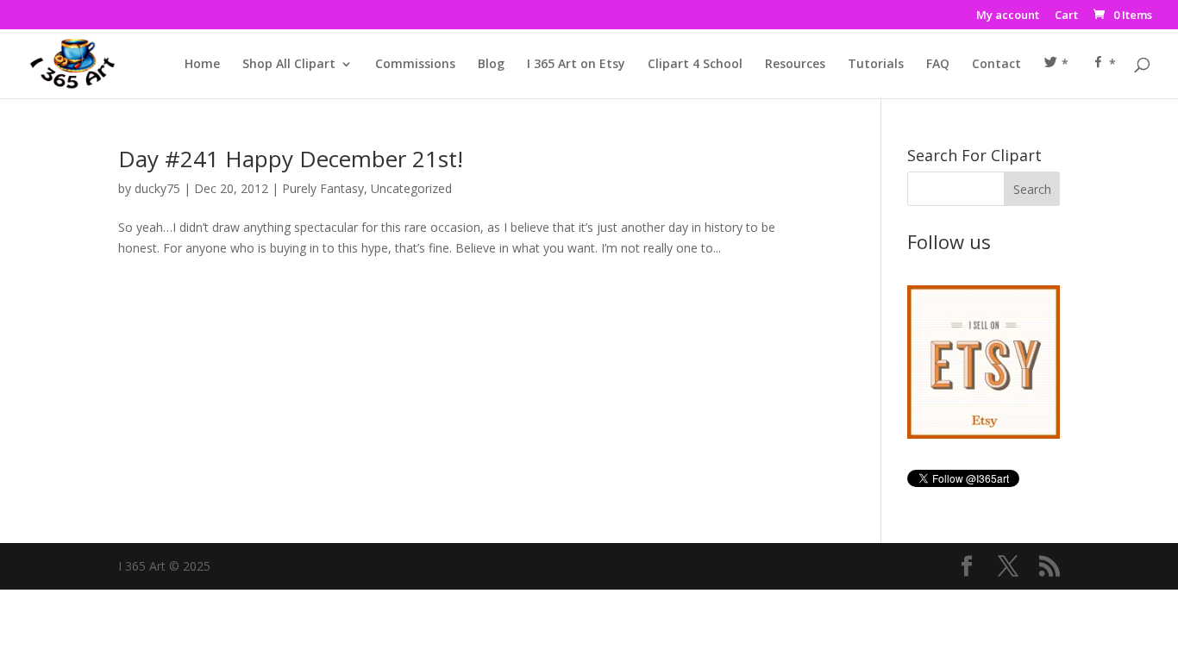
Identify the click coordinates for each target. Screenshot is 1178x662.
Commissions (415, 65)
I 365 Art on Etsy (576, 65)
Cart (1066, 15)
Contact (996, 65)
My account (1007, 15)
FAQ (937, 65)
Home (202, 65)
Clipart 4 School (695, 65)
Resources (795, 65)
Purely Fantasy (323, 188)
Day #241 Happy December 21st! (290, 158)
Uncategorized (411, 188)
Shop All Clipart (288, 65)
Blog (491, 65)
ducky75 (157, 188)
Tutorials (876, 65)
